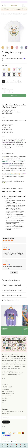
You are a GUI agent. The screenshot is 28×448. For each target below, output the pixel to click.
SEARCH (4, 400)
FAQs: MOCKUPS (6, 389)
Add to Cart (14, 95)
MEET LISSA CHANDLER (8, 391)
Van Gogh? (11, 2)
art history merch (12, 174)
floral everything (8, 374)
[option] (14, 31)
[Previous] (2, 2)
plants (10, 372)
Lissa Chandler (5, 158)
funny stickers (19, 364)
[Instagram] (5, 378)
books (6, 372)
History (11, 228)
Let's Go (20, 2)
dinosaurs (20, 372)
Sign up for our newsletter (12, 222)
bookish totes (10, 366)
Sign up (6, 422)
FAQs (10, 188)
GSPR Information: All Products (12, 295)
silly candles (21, 174)
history (14, 372)
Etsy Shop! (4, 182)
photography (7, 371)
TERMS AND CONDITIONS (8, 393)
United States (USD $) (8, 441)
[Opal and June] (14, 5)
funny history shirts (15, 173)
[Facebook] (2, 378)
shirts (7, 364)
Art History (21, 226)
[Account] (22, 5)
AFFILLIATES (5, 398)
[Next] (26, 2)
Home (2, 13)
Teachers (18, 228)
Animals (16, 226)
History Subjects (17, 13)
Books (7, 228)
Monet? (7, 2)
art (17, 372)
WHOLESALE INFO (6, 396)
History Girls (8, 13)
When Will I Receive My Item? (11, 285)
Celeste (5, 260)
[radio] (4, 69)
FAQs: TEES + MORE (7, 387)
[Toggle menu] (2, 5)
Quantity (4, 88)
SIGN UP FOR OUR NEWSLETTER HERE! (12, 191)
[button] (14, 100)
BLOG (3, 403)
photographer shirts (7, 163)
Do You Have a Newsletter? (10, 300)
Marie (4, 246)
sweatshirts (12, 364)
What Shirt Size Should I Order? (12, 290)
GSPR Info (8, 229)
